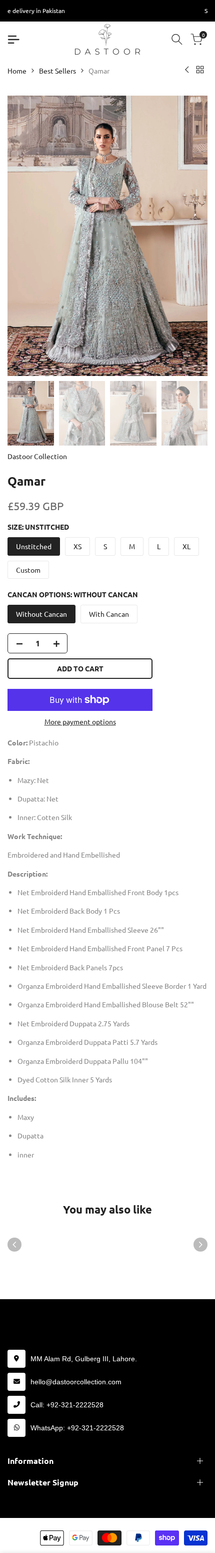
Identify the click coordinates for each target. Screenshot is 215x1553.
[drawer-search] (177, 39)
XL (186, 546)
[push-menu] (14, 40)
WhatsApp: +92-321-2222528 (77, 1427)
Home (17, 70)
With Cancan (109, 613)
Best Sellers (57, 70)
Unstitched (34, 546)
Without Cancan (41, 613)
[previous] (15, 1245)
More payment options (80, 721)
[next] (201, 1245)
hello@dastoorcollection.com (76, 1381)
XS (78, 546)
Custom (28, 569)
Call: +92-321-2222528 (67, 1404)
